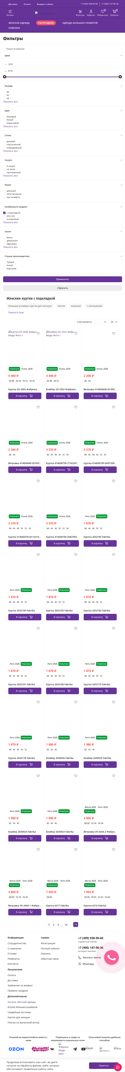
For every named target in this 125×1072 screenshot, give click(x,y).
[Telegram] (75, 1049)
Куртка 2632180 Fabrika (59, 684)
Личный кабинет (50, 948)
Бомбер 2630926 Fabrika (60, 758)
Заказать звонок (92, 957)
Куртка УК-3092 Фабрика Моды (26, 389)
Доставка (12, 4)
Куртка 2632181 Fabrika (21, 684)
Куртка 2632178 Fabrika (21, 758)
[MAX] (63, 1049)
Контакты (13, 963)
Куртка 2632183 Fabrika (59, 610)
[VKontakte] (52, 1049)
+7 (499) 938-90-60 (89, 3)
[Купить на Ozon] (16, 1049)
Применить (62, 279)
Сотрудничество (17, 943)
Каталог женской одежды (22, 1002)
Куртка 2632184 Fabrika (21, 610)
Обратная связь (50, 958)
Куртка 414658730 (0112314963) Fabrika (30, 536)
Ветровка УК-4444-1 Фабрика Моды (28, 905)
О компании (14, 948)
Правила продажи (18, 990)
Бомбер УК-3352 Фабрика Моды (64, 389)
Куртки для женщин (19, 1017)
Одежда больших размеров (80, 22)
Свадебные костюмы (19, 1012)
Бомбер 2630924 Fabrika (22, 831)
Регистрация (48, 943)
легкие (61, 305)
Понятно (104, 1065)
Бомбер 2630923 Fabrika (60, 831)
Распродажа (46, 22)
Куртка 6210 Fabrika (95, 905)
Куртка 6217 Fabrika (57, 905)
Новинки (14, 27)
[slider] (4, 76)
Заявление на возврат (20, 985)
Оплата (27, 4)
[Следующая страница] (75, 924)
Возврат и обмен (45, 4)
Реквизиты (14, 958)
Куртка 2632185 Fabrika (97, 536)
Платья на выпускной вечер (23, 1022)
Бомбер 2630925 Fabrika (97, 758)
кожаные (76, 305)
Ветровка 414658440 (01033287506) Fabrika (32, 463)
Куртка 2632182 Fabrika (97, 610)
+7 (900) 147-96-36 (109, 3)
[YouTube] (83, 1049)
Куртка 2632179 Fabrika (97, 684)
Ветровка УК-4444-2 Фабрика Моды (104, 831)
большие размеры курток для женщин (30, 305)
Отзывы (12, 953)
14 (66, 924)
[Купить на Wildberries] (40, 1049)
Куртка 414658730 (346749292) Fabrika (67, 536)
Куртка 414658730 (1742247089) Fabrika (68, 463)
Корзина (45, 953)
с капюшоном (94, 305)
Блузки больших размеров (22, 1007)
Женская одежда (19, 22)
